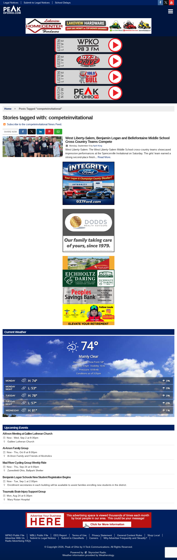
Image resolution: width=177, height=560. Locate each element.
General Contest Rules (129, 535)
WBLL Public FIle (39, 535)
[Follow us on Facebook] (160, 2)
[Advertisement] (88, 26)
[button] (170, 11)
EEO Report (60, 535)
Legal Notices (10, 2)
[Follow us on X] (166, 2)
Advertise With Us (15, 538)
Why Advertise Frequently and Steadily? (125, 538)
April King (97, 146)
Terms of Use (79, 535)
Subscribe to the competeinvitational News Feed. (34, 124)
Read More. (104, 157)
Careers (93, 538)
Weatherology (106, 555)
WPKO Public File (14, 535)
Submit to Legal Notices (37, 2)
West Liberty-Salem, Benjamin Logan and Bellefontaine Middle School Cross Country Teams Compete (117, 140)
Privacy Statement (102, 535)
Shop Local (153, 535)
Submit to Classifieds (72, 538)
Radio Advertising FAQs (18, 540)
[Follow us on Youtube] (171, 2)
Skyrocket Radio (96, 552)
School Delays (63, 2)
